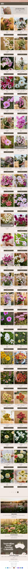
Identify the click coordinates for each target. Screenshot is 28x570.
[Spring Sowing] (14, 505)
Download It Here (14, 559)
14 (15, 492)
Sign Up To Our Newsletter (14, 561)
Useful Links (13, 566)
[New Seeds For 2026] (14, 526)
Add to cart (8, 34)
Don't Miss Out (14, 537)
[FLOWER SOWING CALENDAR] (14, 546)
